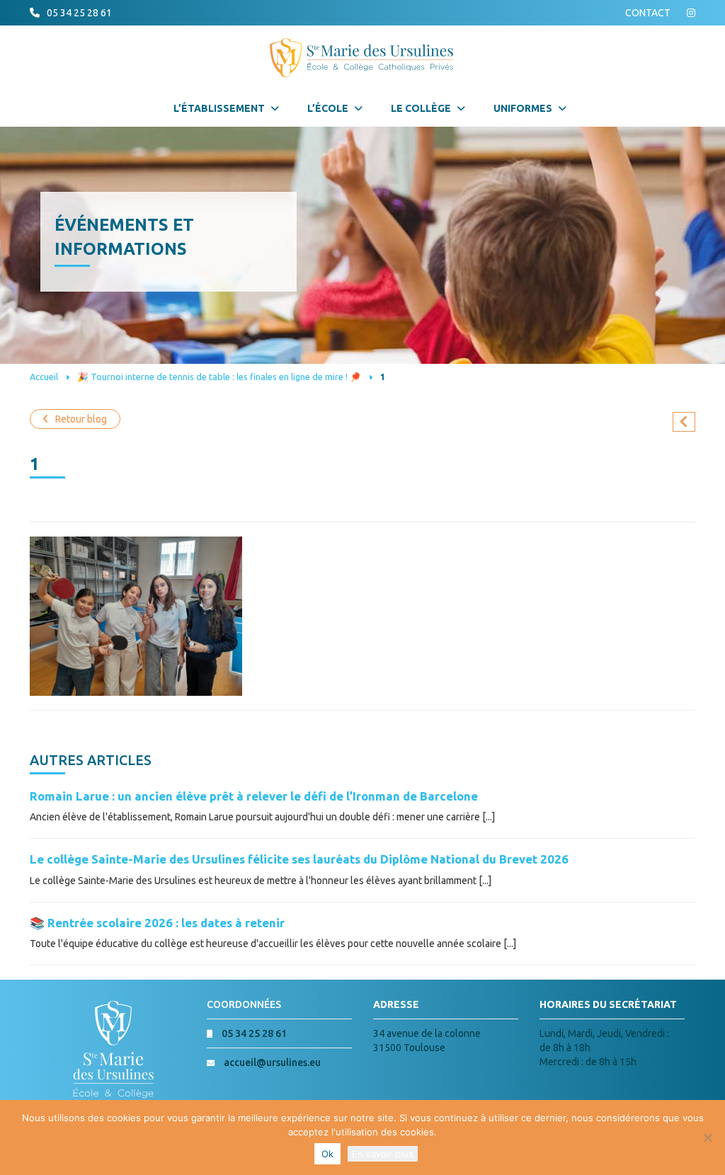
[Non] (707, 1137)
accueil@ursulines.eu (272, 1062)
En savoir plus (382, 1153)
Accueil (44, 377)
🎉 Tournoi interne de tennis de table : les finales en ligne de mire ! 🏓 (219, 377)
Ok (327, 1153)
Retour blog (81, 419)
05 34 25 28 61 (79, 12)
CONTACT (647, 12)
